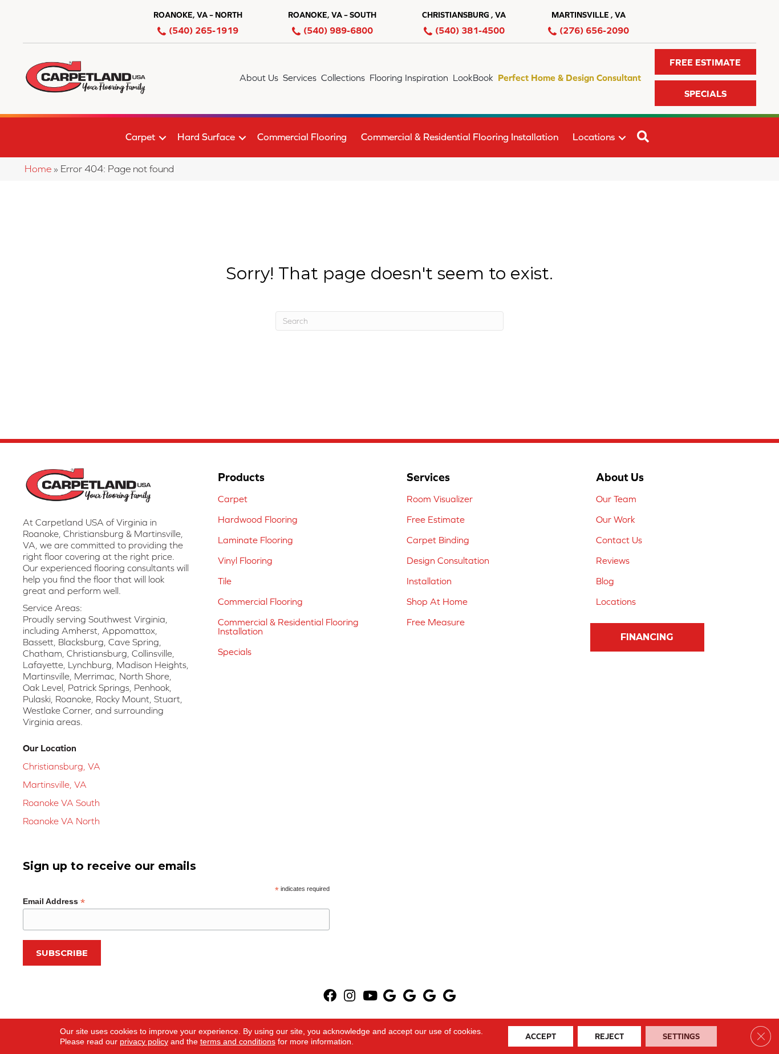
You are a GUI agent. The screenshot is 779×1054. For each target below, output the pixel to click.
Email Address (54, 901)
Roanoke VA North (61, 821)
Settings (681, 1036)
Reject (609, 1036)
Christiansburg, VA (61, 766)
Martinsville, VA (55, 784)
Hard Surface (206, 137)
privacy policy (144, 1041)
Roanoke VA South (61, 802)
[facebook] (329, 996)
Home (38, 168)
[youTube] (370, 996)
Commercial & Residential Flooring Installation (459, 137)
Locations (594, 137)
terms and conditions (237, 1041)
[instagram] (349, 996)
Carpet (140, 137)
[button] (705, 62)
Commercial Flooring (302, 137)
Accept (540, 1036)
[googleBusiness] (389, 996)
